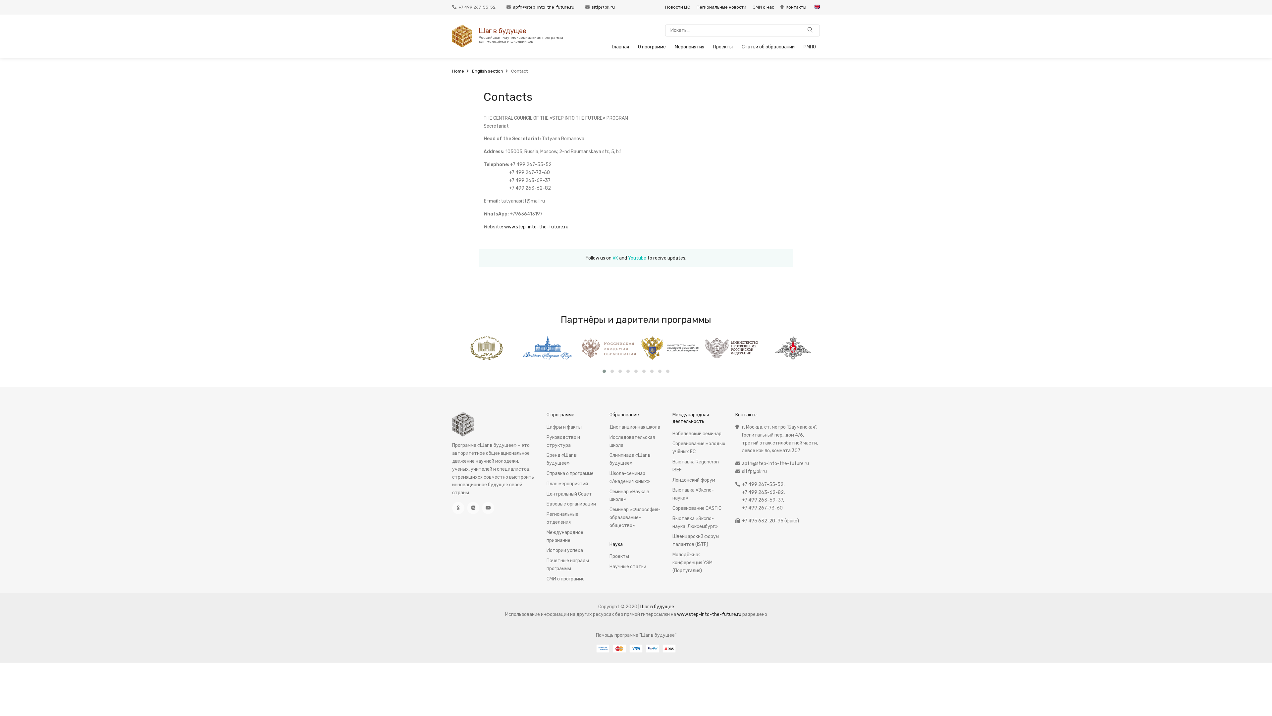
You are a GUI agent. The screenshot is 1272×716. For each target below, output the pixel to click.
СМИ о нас (763, 7)
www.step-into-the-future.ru (536, 227)
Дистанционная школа (635, 427)
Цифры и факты (564, 427)
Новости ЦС (677, 7)
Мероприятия (689, 47)
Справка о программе (570, 473)
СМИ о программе (566, 579)
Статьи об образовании (768, 47)
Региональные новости (721, 7)
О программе (652, 47)
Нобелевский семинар (696, 434)
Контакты (796, 7)
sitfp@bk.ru (603, 7)
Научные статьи (628, 566)
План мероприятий (567, 484)
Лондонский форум (693, 480)
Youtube (637, 258)
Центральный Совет (569, 494)
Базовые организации (571, 504)
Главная (620, 47)
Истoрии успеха (565, 550)
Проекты (723, 47)
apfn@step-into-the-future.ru (543, 7)
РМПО (810, 47)
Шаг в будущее (502, 31)
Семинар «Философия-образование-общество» (635, 517)
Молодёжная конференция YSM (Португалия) (692, 562)
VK (615, 258)
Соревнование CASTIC (696, 508)
